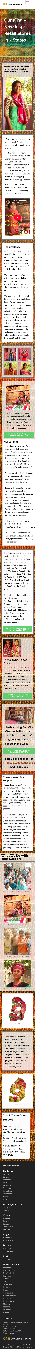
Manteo (6, 1304)
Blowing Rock (8, 1273)
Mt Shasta (7, 1182)
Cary (5, 1281)
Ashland (6, 1218)
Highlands (7, 1298)
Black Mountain (9, 1270)
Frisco (5, 1290)
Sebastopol (7, 1194)
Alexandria (7, 1237)
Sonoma (6, 1196)
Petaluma (7, 1185)
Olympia (6, 1207)
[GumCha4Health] (12, 4)
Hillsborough (8, 1301)
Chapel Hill (7, 1284)
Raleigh (6, 1312)
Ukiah (5, 1199)
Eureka (6, 1177)
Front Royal (8, 1240)
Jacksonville (8, 1227)
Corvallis (6, 1221)
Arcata (6, 1174)
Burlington (7, 1276)
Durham (6, 1287)
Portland (6, 1229)
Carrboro (6, 1279)
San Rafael (7, 1188)
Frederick (7, 1248)
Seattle (6, 1210)
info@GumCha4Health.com (19, 1323)
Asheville (7, 1267)
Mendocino (7, 1180)
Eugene (6, 1224)
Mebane (6, 1307)
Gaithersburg (8, 1251)
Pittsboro (7, 1309)
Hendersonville (9, 1295)
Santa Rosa (7, 1191)
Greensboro (8, 1293)
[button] (19, 435)
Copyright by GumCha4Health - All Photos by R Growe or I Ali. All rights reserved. (17, 1346)
